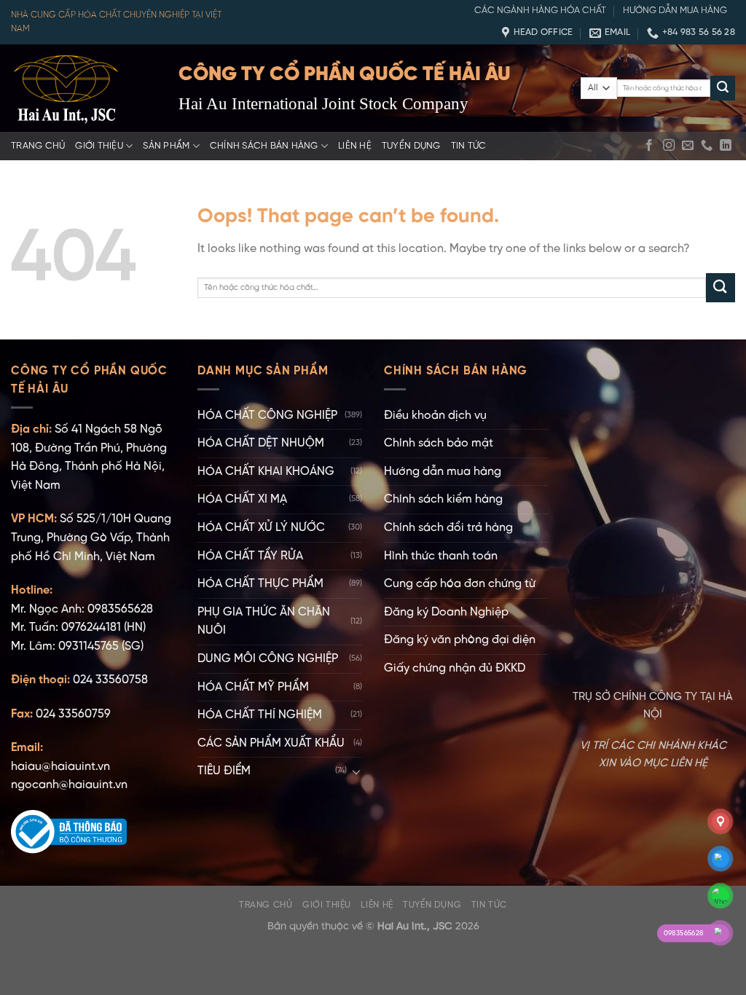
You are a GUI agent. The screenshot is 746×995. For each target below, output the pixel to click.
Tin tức (469, 146)
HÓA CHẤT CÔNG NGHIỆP (267, 415)
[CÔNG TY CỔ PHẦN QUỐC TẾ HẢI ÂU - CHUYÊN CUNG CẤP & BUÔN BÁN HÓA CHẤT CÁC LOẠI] (84, 88)
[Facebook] (649, 145)
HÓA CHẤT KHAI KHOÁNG (265, 471)
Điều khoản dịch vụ (435, 415)
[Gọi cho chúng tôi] (706, 145)
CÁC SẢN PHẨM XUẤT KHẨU (271, 743)
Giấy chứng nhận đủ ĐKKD (454, 668)
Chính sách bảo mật (438, 443)
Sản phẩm (166, 146)
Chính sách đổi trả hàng (448, 528)
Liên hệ (355, 146)
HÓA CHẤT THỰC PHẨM (260, 584)
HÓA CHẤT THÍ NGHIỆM (259, 715)
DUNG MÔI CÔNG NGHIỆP (267, 659)
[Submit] (722, 88)
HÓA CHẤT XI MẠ (242, 499)
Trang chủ (38, 146)
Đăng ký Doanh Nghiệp (446, 612)
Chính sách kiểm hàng (443, 499)
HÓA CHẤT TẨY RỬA (250, 556)
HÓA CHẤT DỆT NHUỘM (260, 443)
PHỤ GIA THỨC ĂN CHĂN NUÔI (263, 621)
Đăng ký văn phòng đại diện (459, 640)
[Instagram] (669, 145)
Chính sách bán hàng (264, 146)
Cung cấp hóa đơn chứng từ (459, 584)
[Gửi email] (688, 145)
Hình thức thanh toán (441, 556)
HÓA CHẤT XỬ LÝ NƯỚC (261, 528)
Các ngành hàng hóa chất (540, 10)
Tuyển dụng (411, 146)
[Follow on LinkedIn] (725, 145)
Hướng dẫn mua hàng (675, 10)
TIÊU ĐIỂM (224, 771)
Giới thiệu (99, 146)
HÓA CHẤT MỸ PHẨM (253, 687)
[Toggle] (356, 771)
